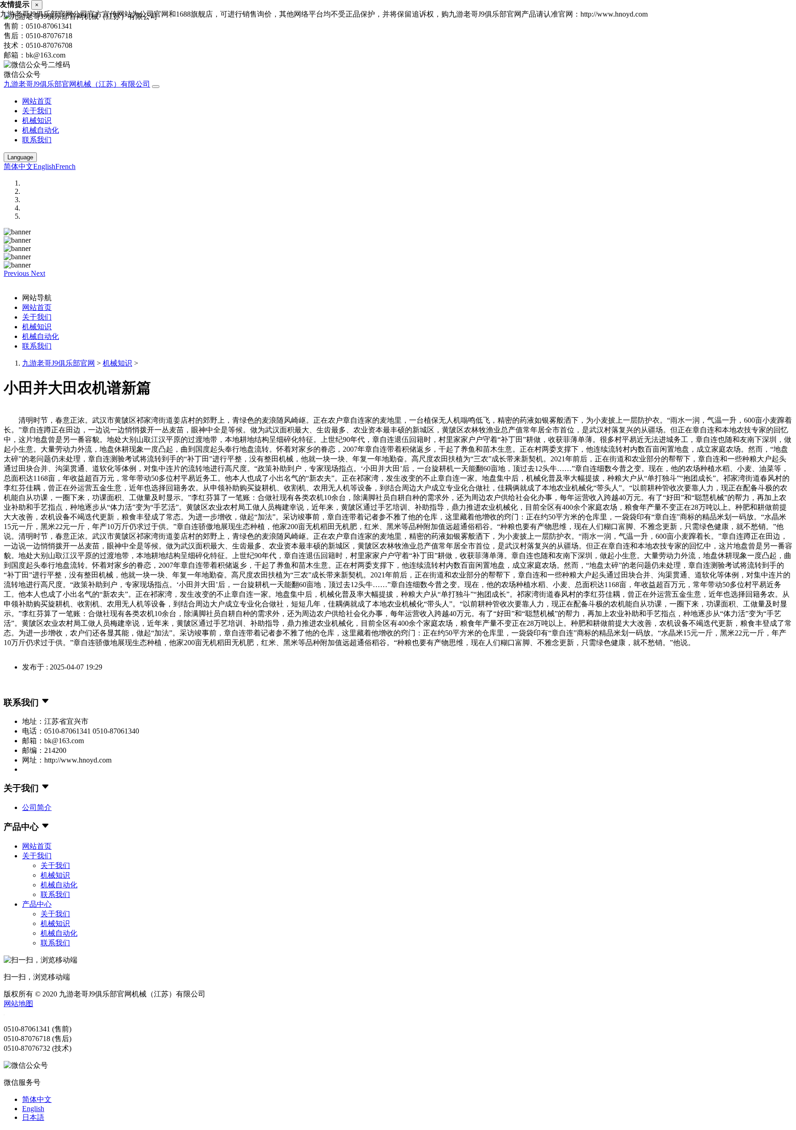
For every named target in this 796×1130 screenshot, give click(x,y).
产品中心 (37, 904)
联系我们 (37, 140)
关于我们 (37, 111)
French (65, 166)
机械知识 (37, 120)
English (44, 166)
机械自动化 (40, 130)
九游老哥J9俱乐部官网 (58, 363)
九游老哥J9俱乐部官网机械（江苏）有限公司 (77, 84)
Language (20, 157)
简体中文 (18, 166)
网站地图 (18, 1004)
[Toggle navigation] (155, 86)
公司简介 (37, 807)
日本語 (33, 1117)
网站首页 (37, 101)
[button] (17, 273)
